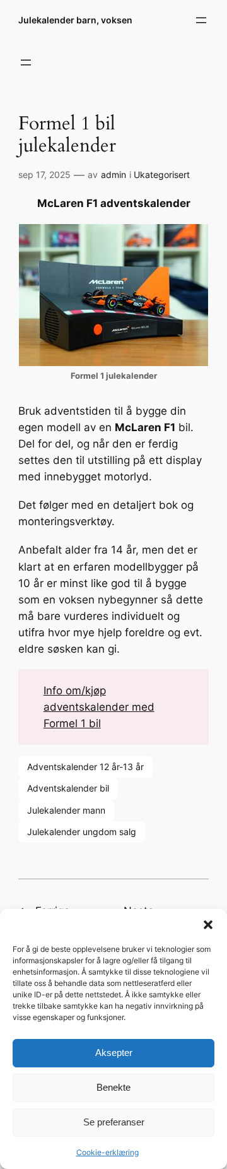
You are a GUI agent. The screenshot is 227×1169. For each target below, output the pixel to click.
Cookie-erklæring (107, 1152)
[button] (208, 924)
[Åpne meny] (201, 20)
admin (113, 174)
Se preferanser (113, 1122)
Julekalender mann (66, 810)
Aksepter (113, 1052)
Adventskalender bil (68, 788)
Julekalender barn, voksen (75, 20)
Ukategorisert (162, 174)
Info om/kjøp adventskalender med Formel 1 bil (99, 707)
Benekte (113, 1087)
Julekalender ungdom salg (81, 831)
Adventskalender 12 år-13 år (85, 766)
